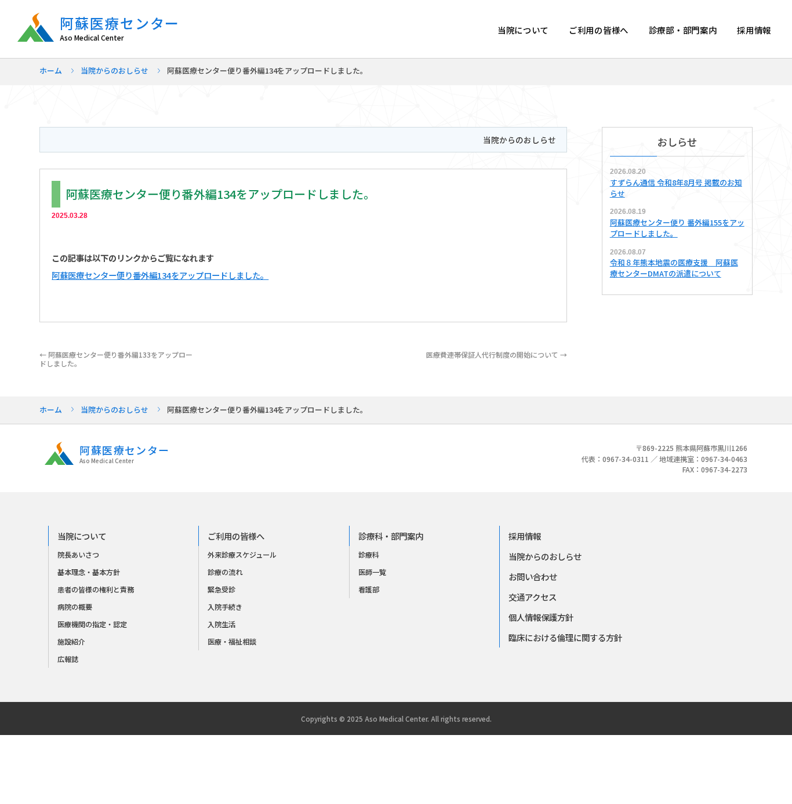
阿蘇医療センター (120, 27)
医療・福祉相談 (232, 641)
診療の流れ (225, 572)
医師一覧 (372, 572)
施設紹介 (71, 641)
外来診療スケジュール (242, 555)
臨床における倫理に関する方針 (565, 637)
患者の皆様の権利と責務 (95, 589)
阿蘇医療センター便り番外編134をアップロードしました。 (160, 275)
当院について (522, 30)
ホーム (50, 70)
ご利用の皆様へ (598, 30)
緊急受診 (221, 589)
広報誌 (67, 659)
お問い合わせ (532, 576)
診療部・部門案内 (683, 30)
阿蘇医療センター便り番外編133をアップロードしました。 (115, 359)
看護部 (368, 589)
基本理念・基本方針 (88, 572)
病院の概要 (74, 607)
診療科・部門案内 (390, 536)
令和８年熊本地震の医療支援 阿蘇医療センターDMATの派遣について (674, 268)
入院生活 (221, 624)
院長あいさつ (78, 555)
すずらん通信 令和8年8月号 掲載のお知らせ (676, 188)
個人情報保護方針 (540, 617)
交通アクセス (532, 597)
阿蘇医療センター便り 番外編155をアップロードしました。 (677, 228)
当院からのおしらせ (114, 70)
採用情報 (754, 30)
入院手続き (225, 607)
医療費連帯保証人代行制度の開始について (496, 354)
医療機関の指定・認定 (92, 624)
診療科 (368, 555)
